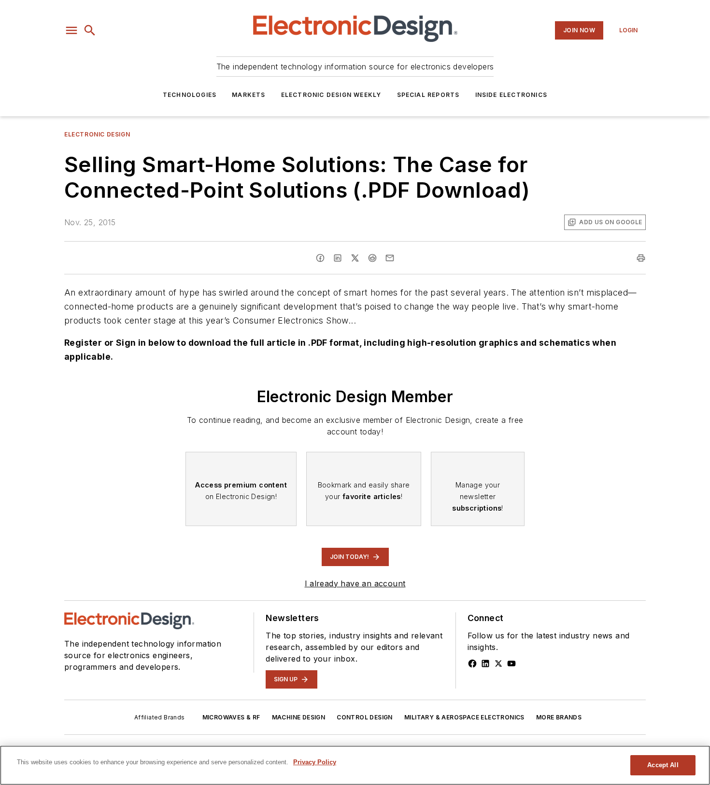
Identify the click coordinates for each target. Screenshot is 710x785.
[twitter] (355, 258)
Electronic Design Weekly (331, 94)
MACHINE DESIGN (299, 717)
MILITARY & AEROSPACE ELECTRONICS (464, 717)
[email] (390, 258)
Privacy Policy (314, 762)
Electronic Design (97, 134)
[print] (641, 258)
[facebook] (320, 258)
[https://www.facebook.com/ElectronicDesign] (472, 663)
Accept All (662, 765)
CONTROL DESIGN (365, 717)
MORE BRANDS (559, 717)
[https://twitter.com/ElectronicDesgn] (498, 663)
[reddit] (372, 258)
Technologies (189, 94)
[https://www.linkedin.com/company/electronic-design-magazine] (485, 663)
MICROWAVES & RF (231, 717)
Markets (248, 94)
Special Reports (428, 94)
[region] (355, 765)
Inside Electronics (511, 94)
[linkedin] (337, 258)
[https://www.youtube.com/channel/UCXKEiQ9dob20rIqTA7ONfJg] (511, 663)
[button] (71, 30)
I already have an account (355, 583)
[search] (90, 30)
